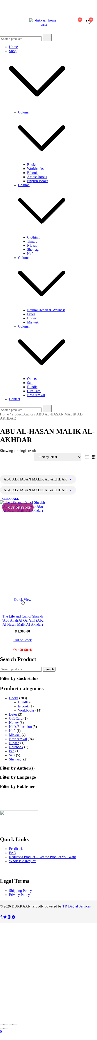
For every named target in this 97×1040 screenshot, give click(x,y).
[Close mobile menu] (88, 9)
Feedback (16, 849)
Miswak (33, 322)
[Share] (11, 1024)
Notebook (16, 747)
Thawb (32, 241)
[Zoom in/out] (2, 1024)
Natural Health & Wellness (46, 310)
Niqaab (32, 245)
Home (13, 47)
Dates (31, 314)
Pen (11, 751)
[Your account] (66, 22)
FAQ (12, 853)
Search (49, 669)
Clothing (33, 237)
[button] (86, 457)
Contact (14, 399)
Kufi (30, 254)
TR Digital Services (76, 906)
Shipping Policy (20, 891)
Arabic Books (37, 177)
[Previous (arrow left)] (2, 1028)
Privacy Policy (19, 895)
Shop (12, 51)
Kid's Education (20, 727)
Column (24, 112)
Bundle (32, 387)
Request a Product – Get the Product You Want (42, 857)
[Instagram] (10, 917)
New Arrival (36, 395)
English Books (37, 181)
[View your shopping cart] (77, 23)
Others (32, 379)
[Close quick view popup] (2, 9)
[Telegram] (13, 917)
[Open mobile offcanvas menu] (2, 22)
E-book (32, 173)
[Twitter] (5, 917)
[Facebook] (1, 917)
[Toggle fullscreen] (6, 1024)
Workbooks (35, 169)
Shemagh (33, 249)
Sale (30, 383)
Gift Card (34, 391)
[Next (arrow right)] (6, 1028)
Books (31, 164)
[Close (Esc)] (15, 1024)
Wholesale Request (22, 861)
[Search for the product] (47, 37)
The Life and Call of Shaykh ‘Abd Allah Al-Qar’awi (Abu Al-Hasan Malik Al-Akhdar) (23, 620)
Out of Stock (23, 640)
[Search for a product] (61, 22)
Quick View (22, 599)
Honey (32, 318)
